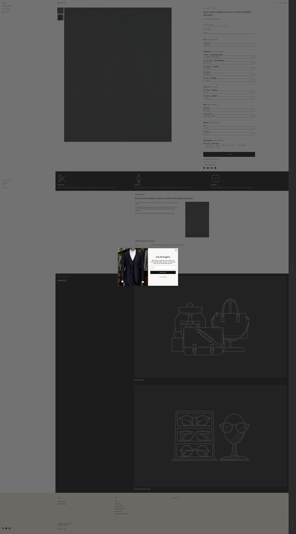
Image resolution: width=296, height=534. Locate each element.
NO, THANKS (163, 277)
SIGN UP (163, 272)
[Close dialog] (176, 250)
